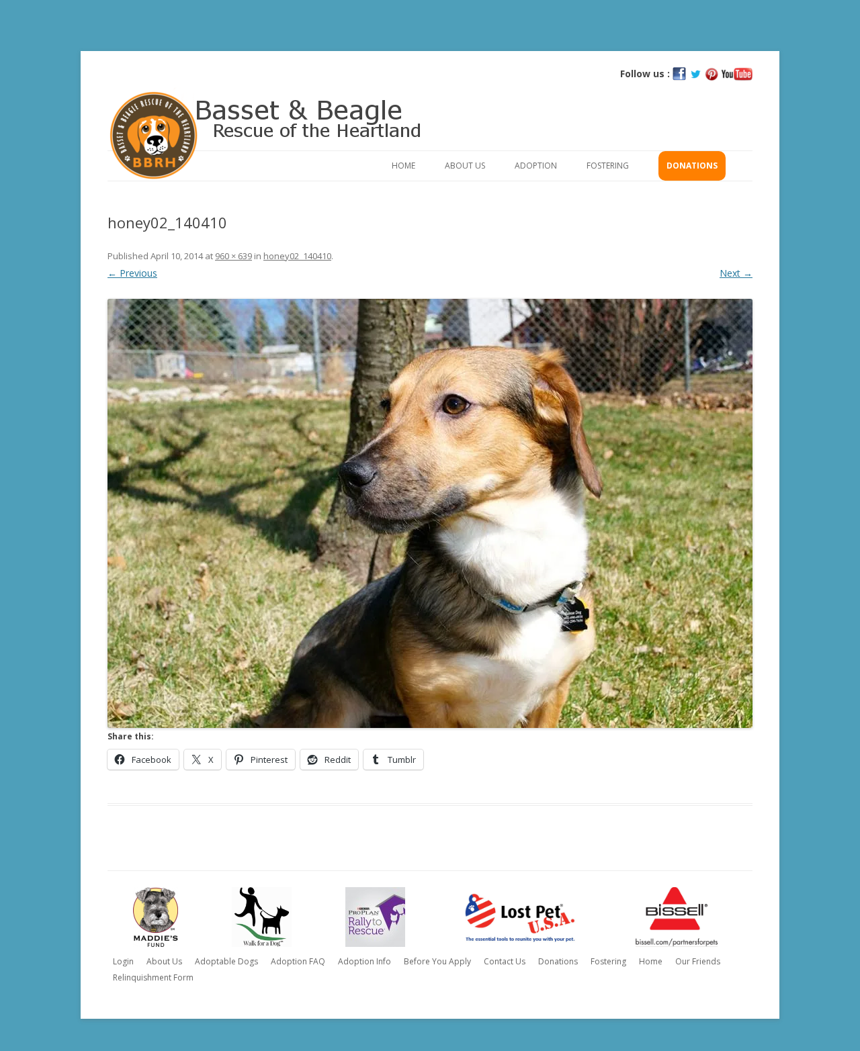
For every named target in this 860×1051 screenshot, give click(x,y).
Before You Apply (437, 961)
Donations (692, 165)
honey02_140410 (297, 256)
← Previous (132, 273)
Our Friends (697, 961)
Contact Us (504, 961)
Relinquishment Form (153, 977)
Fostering (608, 165)
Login (123, 961)
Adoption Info (364, 961)
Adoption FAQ (298, 961)
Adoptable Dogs (226, 961)
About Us (465, 165)
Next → (736, 273)
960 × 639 (233, 256)
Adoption (536, 165)
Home (403, 165)
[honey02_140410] (430, 513)
